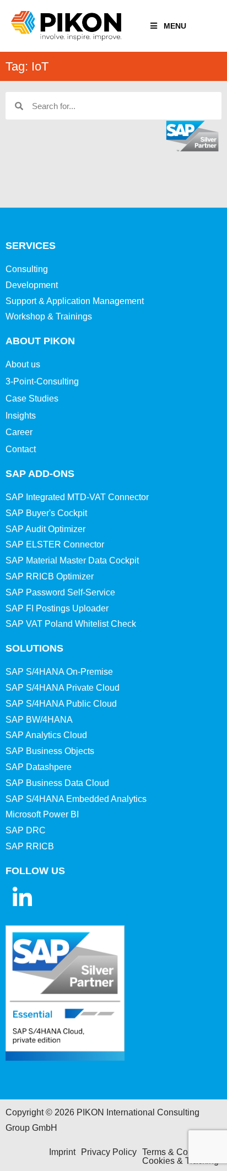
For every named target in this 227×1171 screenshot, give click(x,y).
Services (31, 245)
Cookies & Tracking (180, 1160)
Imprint (62, 1152)
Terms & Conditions (180, 1152)
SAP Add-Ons (40, 473)
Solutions (34, 648)
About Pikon (40, 340)
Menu (175, 25)
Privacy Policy (109, 1152)
